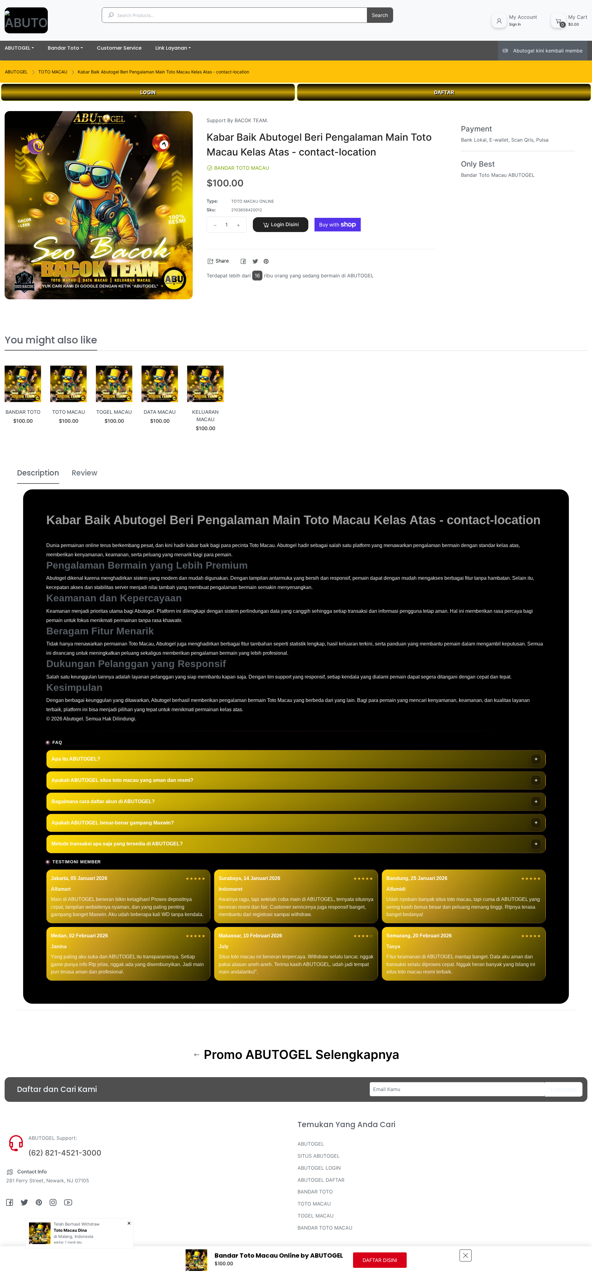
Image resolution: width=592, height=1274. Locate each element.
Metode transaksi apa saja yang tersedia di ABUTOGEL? (117, 843)
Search (380, 15)
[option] (23, 402)
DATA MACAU (160, 412)
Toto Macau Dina (70, 1230)
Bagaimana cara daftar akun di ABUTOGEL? (103, 801)
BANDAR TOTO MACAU (325, 1228)
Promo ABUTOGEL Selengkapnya (300, 1054)
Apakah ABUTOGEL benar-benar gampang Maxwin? (112, 822)
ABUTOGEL (16, 71)
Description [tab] (38, 473)
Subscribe (563, 1090)
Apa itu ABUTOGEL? (75, 758)
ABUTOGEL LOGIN (319, 1168)
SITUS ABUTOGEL (319, 1156)
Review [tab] (84, 473)
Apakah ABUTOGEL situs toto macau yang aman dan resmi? (122, 780)
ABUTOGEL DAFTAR (321, 1180)
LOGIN (148, 92)
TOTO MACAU (52, 71)
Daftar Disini (380, 1260)
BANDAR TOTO (23, 412)
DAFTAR (444, 92)
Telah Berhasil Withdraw (77, 1224)
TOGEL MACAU (114, 412)
